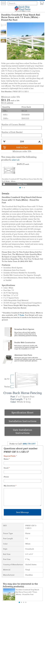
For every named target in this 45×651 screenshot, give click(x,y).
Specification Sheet (22, 412)
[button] (20, 187)
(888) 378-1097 (29, 444)
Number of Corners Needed (13, 124)
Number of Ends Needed (11, 132)
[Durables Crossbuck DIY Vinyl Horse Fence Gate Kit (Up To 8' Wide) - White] (9, 170)
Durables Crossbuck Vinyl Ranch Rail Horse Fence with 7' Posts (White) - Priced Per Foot (27, 592)
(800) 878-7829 (26, 261)
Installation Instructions (22, 421)
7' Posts (21, 315)
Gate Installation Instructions (22, 431)
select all (15, 160)
